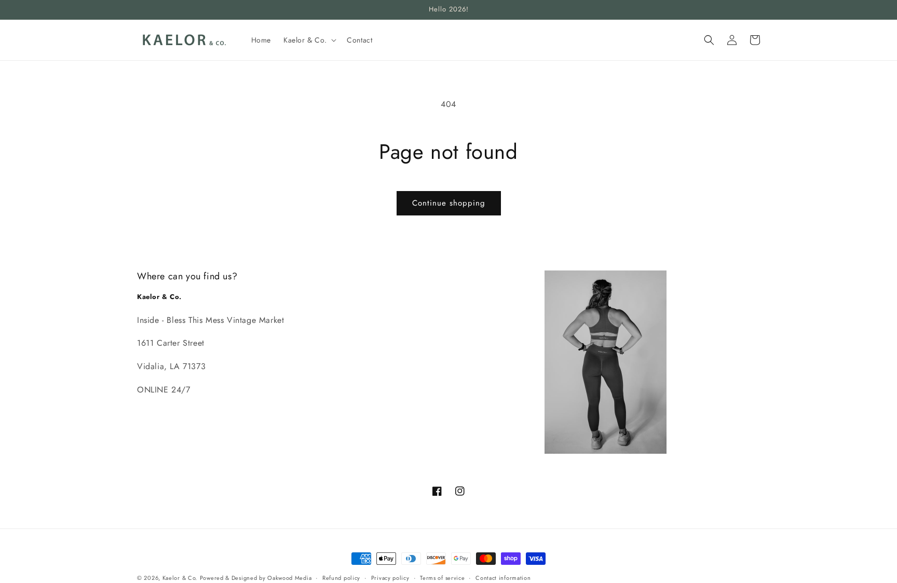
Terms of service (442, 577)
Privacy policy (390, 577)
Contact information (503, 577)
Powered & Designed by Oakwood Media (256, 578)
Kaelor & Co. (179, 578)
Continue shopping (448, 203)
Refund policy (341, 577)
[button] (309, 40)
